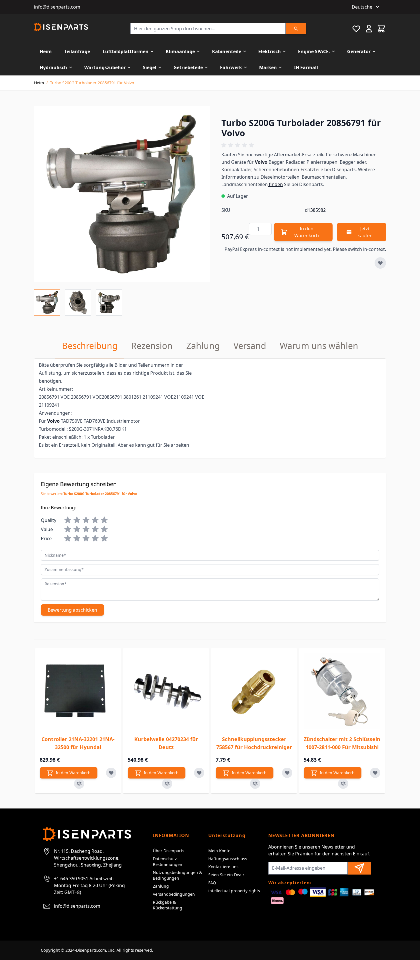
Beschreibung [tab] (89, 346)
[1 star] (67, 520)
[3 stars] (86, 520)
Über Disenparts (168, 850)
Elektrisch (269, 51)
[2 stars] (76, 520)
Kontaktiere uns (223, 866)
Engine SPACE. (314, 51)
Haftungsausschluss (227, 858)
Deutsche (362, 7)
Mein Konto (219, 850)
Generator (359, 51)
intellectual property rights (234, 890)
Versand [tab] (249, 346)
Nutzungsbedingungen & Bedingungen (177, 875)
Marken (268, 67)
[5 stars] (104, 520)
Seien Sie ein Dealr (226, 874)
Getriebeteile (188, 67)
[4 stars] (95, 520)
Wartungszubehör (105, 67)
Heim (46, 51)
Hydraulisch (53, 67)
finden (275, 184)
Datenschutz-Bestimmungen (167, 861)
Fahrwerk (231, 67)
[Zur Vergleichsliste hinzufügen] (79, 784)
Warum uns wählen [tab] (319, 346)
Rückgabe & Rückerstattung (167, 905)
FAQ (212, 882)
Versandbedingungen (174, 894)
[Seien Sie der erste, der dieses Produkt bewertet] (303, 145)
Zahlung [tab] (203, 346)
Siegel (149, 67)
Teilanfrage (77, 51)
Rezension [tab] (152, 346)
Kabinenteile (226, 51)
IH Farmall (306, 67)
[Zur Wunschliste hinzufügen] (380, 263)
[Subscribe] (359, 868)
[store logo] (61, 27)
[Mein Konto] (368, 28)
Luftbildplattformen (126, 51)
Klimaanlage (180, 51)
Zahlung (161, 886)
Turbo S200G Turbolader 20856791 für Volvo (92, 82)
